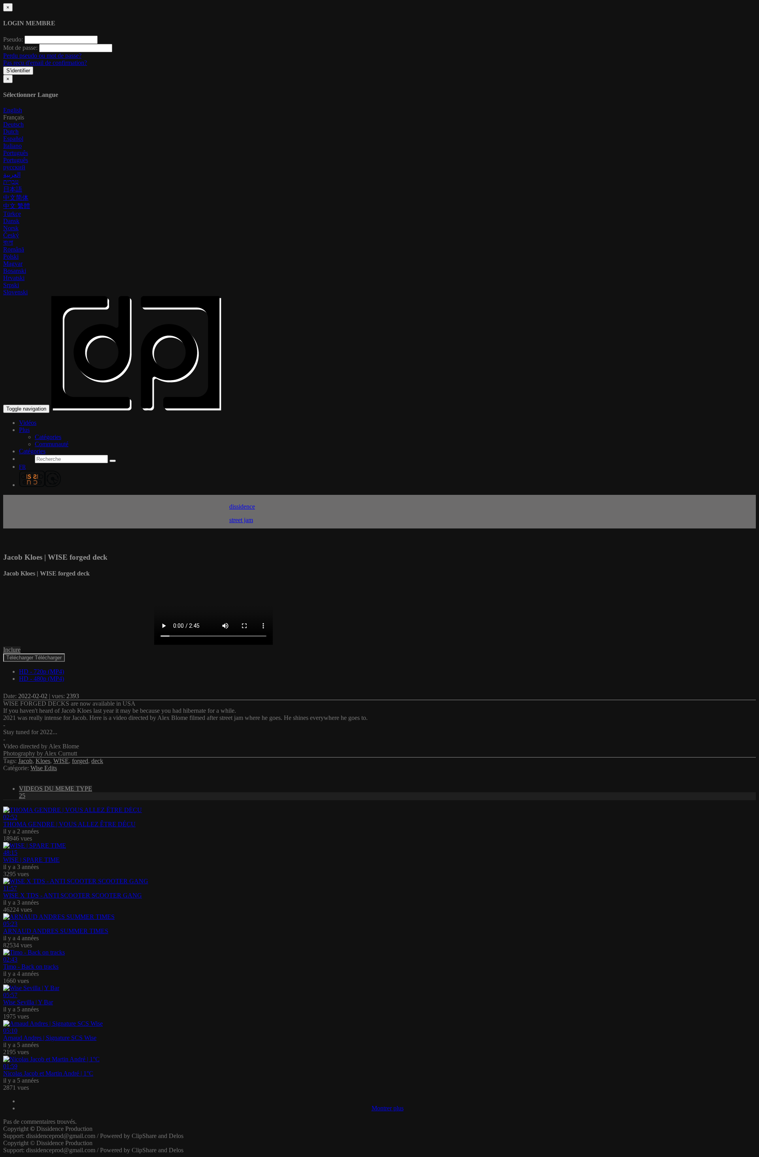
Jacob (25, 760)
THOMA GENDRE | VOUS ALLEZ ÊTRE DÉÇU (69, 824)
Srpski (11, 285)
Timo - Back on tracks (31, 966)
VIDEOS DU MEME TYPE (55, 792)
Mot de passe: (20, 47)
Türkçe (12, 213)
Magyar (13, 263)
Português (15, 153)
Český (11, 235)
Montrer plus (388, 1108)
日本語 (12, 189)
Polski (11, 256)
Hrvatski (14, 278)
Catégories (48, 437)
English (12, 110)
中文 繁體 (16, 206)
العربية (12, 174)
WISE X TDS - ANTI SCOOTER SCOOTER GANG (72, 895)
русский (14, 167)
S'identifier (18, 71)
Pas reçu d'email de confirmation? (45, 62)
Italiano (12, 145)
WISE (61, 760)
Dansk (11, 221)
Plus (24, 429)
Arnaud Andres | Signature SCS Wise (49, 1037)
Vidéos (27, 422)
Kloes (43, 760)
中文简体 (15, 197)
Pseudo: (13, 39)
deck (97, 760)
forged (80, 760)
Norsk (11, 228)
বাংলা (8, 242)
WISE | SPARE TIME (31, 859)
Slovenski (15, 292)
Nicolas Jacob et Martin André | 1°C (48, 1073)
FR (22, 467)
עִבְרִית (11, 181)
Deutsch (13, 124)
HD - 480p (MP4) (41, 678)
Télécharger (34, 658)
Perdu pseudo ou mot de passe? (42, 55)
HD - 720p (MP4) (41, 671)
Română (13, 249)
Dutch (11, 131)
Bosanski (14, 270)
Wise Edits (43, 768)
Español (13, 138)
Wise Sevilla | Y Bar (28, 1002)
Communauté (51, 444)
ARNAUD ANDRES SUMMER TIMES (55, 931)
